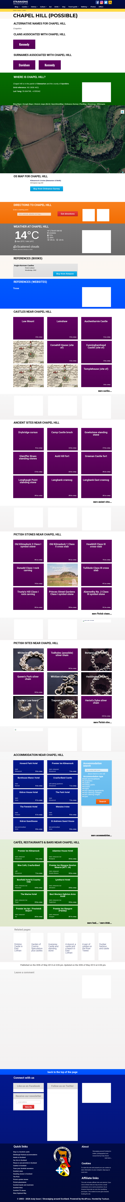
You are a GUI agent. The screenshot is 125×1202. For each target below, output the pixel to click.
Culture (42, 7)
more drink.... (106, 922)
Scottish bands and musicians (23, 1185)
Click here (105, 1170)
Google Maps (28, 104)
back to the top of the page (62, 1072)
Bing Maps (17, 104)
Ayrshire (65, 84)
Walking (84, 7)
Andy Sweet (36, 1199)
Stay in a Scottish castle (21, 1152)
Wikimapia (101, 104)
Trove (16, 288)
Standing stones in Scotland (22, 1174)
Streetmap (92, 104)
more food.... (92, 922)
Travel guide (72, 7)
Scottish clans (18, 1171)
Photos (93, 7)
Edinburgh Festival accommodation (25, 1154)
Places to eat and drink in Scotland (25, 1163)
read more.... (108, 1158)
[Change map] (122, 112)
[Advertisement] (95, 407)
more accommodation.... (101, 835)
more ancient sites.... (102, 501)
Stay (63, 7)
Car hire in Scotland (20, 1160)
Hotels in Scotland (19, 1157)
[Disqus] (45, 999)
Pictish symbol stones (20, 1179)
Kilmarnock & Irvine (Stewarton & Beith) (45, 180)
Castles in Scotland (19, 1165)
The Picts (16, 1177)
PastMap (83, 104)
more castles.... (105, 390)
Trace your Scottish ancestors (23, 1168)
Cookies (86, 1163)
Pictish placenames (19, 1182)
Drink (56, 7)
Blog (16, 7)
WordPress (86, 1199)
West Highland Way (19, 1193)
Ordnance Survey (71, 104)
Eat (50, 7)
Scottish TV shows (19, 1190)
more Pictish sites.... (103, 722)
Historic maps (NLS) (42, 104)
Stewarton (41, 84)
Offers (101, 7)
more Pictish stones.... (102, 613)
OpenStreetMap (57, 104)
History (33, 7)
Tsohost (105, 1199)
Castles (24, 7)
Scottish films (18, 1187)
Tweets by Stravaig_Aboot (55, 1090)
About (85, 1146)
